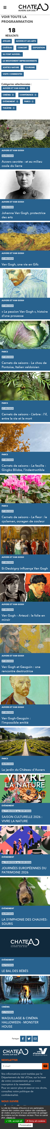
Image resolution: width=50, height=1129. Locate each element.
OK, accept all (15, 1121)
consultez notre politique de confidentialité (17, 1093)
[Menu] (4, 7)
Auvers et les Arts (26, 41)
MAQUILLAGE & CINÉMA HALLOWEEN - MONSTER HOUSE (20, 1022)
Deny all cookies (36, 1121)
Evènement (9, 101)
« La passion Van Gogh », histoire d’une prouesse (25, 314)
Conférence (26, 95)
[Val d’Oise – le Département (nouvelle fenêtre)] (40, 1052)
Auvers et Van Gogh (14, 88)
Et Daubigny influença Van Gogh (25, 568)
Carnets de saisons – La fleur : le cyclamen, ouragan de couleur (24, 519)
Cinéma (7, 95)
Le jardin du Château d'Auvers (23, 770)
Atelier (6, 41)
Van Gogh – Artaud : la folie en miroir (23, 617)
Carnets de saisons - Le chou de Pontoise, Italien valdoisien (24, 365)
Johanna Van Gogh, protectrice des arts (24, 215)
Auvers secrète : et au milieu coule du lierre (22, 164)
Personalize (25, 1125)
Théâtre (7, 108)
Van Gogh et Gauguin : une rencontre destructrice (21, 669)
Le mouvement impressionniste (20, 61)
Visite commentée (12, 74)
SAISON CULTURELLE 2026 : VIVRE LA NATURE (22, 819)
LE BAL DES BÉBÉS (15, 971)
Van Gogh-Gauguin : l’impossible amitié (16, 720)
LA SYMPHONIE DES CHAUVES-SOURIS (25, 921)
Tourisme (30, 67)
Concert (22, 47)
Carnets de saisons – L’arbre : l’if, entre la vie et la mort (24, 416)
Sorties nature (11, 67)
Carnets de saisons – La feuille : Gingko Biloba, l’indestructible (24, 468)
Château (7, 47)
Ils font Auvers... (12, 54)
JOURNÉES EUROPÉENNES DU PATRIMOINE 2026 (24, 870)
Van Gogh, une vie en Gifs (20, 264)
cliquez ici (10, 1117)
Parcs (27, 101)
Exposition (39, 47)
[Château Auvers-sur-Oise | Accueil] (33, 7)
